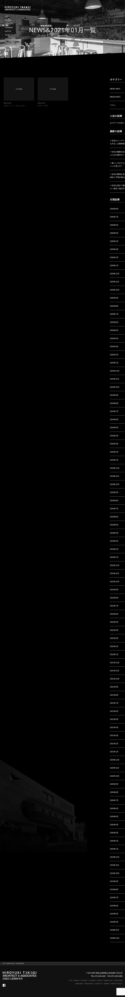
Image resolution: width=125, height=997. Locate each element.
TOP (7, 16)
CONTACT (9, 49)
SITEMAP (106, 984)
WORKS (8, 20)
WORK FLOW (10, 35)
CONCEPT (9, 23)
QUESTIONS (10, 38)
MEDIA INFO (10, 46)
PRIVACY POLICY (116, 984)
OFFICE (8, 31)
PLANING (9, 27)
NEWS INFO (10, 42)
